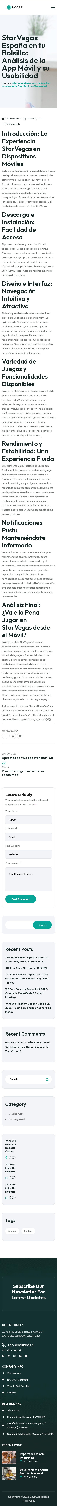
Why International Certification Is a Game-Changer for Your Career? (27, 1047)
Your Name (11, 811)
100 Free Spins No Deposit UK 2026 (26, 968)
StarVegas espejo (38, 699)
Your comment (13, 863)
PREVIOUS (9, 753)
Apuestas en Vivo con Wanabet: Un (27, 758)
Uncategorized (13, 118)
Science (12, 1230)
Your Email (11, 828)
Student (28, 1230)
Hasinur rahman (14, 1042)
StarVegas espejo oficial (40, 509)
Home (5, 82)
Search (42, 924)
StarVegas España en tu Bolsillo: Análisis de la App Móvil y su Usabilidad (26, 84)
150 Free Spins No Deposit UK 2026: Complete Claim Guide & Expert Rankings (26, 993)
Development (15, 1113)
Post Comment (21, 899)
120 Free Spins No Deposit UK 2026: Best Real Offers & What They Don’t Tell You (27, 978)
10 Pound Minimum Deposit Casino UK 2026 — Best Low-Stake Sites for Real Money (28, 1007)
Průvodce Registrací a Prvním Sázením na (23, 773)
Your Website (12, 845)
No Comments (13, 123)
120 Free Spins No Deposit (10, 1188)
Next (5, 767)
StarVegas (40, 179)
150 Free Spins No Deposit (10, 1168)
